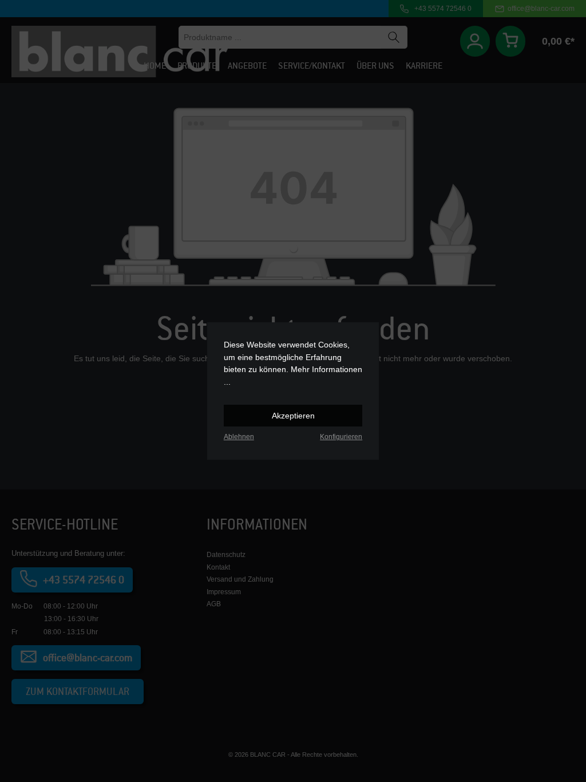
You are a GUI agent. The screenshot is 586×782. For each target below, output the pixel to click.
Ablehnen (239, 436)
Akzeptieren (293, 415)
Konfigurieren (341, 436)
